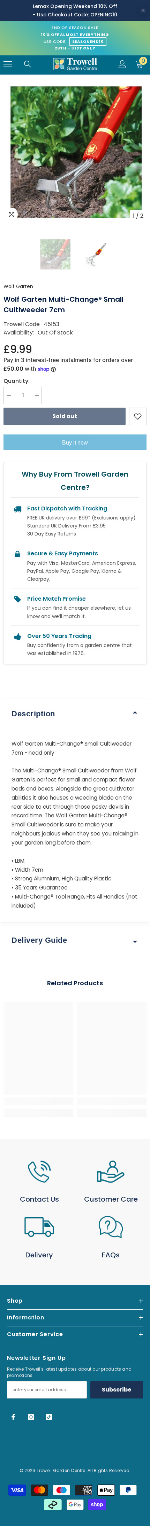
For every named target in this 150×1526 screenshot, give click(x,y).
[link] (38, 1101)
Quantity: (16, 381)
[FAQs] (111, 1227)
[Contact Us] (39, 1172)
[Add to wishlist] (138, 416)
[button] (55, 254)
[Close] (143, 10)
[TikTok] (49, 1417)
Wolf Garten (18, 286)
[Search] (27, 64)
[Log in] (122, 64)
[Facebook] (13, 1417)
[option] (75, 151)
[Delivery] (39, 1227)
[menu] (7, 64)
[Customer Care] (111, 1172)
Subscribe (116, 1390)
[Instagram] (31, 1417)
